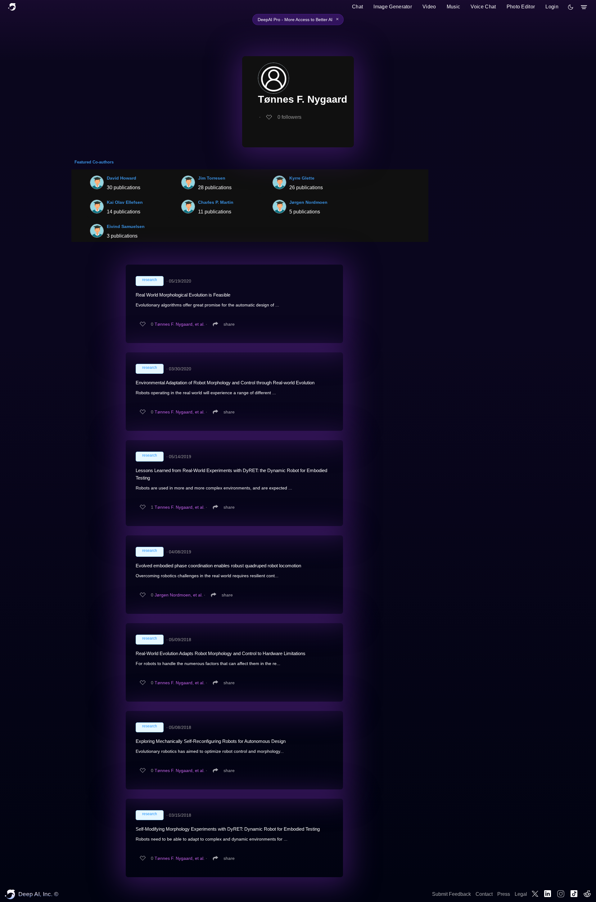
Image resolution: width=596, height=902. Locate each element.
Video (429, 6)
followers (289, 117)
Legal (521, 894)
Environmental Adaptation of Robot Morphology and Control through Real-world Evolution (225, 382)
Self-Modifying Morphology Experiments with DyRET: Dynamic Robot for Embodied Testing (228, 829)
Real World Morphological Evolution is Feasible (183, 294)
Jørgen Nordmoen (308, 202)
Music (453, 6)
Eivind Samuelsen (126, 226)
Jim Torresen (211, 178)
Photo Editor (521, 6)
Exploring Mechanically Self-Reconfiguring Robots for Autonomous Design (211, 741)
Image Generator (392, 6)
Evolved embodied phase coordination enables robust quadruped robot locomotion (218, 565)
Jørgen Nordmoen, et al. (179, 594)
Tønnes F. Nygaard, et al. (180, 324)
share (229, 324)
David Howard (121, 178)
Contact (484, 894)
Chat (357, 6)
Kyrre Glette (301, 178)
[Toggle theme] (571, 7)
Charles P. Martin (215, 202)
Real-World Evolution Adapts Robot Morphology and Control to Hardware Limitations (220, 653)
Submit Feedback (451, 894)
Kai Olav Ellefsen (125, 202)
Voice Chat (483, 6)
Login (551, 6)
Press (503, 894)
